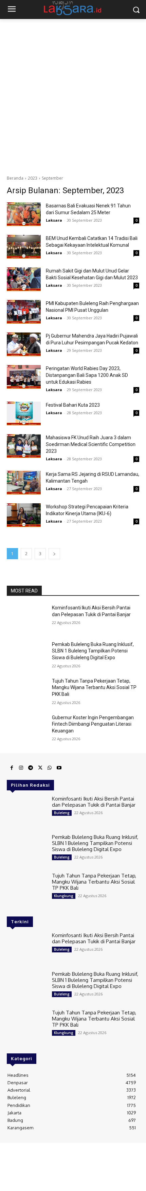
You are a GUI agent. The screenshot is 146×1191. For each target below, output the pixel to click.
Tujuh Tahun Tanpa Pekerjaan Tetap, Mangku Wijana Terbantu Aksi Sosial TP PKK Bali (94, 687)
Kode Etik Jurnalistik (73, 1156)
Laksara (54, 220)
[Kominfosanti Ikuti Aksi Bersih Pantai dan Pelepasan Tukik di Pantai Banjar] (27, 618)
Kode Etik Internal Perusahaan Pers (105, 1150)
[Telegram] (30, 768)
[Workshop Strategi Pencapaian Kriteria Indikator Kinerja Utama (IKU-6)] (24, 515)
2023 (32, 178)
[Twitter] (40, 768)
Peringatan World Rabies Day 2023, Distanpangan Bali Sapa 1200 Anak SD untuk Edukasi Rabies (87, 375)
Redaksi (14, 1150)
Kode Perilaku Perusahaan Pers (73, 1161)
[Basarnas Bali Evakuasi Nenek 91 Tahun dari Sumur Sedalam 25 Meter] (24, 214)
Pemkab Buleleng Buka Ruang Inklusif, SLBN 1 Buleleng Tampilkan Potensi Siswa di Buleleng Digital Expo (93, 651)
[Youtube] (59, 768)
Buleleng (62, 812)
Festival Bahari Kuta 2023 (73, 405)
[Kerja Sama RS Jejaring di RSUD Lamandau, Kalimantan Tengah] (24, 482)
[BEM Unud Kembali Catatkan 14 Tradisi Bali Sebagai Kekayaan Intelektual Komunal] (24, 247)
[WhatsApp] (49, 768)
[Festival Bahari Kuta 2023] (24, 413)
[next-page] (54, 553)
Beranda (15, 178)
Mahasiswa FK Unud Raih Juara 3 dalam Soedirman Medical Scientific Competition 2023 (90, 444)
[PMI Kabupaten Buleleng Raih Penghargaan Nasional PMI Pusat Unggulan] (24, 312)
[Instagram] (21, 768)
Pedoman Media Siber (47, 1150)
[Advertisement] (73, 95)
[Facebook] (11, 768)
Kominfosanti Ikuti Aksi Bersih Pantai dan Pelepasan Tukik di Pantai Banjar (93, 801)
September (52, 178)
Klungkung (63, 895)
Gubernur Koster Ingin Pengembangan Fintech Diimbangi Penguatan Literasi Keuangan (93, 724)
